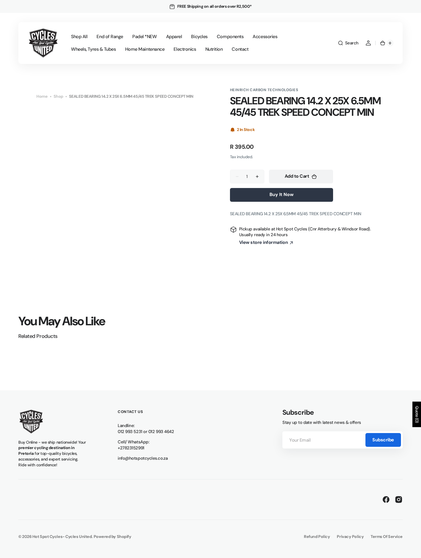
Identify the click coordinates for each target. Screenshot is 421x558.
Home (42, 96)
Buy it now (281, 194)
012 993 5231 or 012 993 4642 (146, 431)
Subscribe (383, 440)
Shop (58, 96)
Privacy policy (350, 536)
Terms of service (387, 536)
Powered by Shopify (112, 536)
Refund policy (317, 536)
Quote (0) (417, 414)
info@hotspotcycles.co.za (143, 458)
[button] (348, 43)
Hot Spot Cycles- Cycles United (62, 536)
